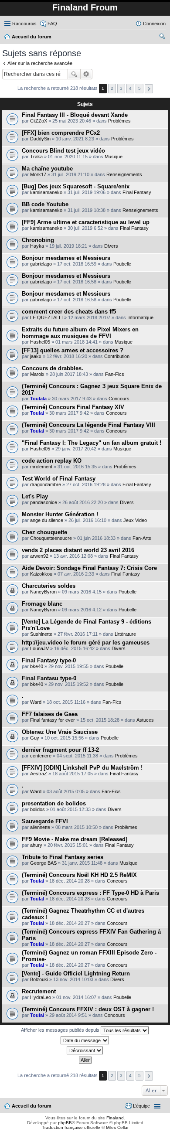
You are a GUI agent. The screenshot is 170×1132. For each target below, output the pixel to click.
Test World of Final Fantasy (58, 478)
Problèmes (119, 120)
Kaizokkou (41, 573)
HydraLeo (40, 997)
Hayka (37, 246)
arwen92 (39, 556)
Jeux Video (135, 520)
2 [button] (112, 88)
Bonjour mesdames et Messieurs (66, 258)
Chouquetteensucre (51, 538)
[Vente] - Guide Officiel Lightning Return (76, 973)
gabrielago (41, 263)
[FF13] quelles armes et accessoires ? (72, 350)
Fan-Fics (114, 374)
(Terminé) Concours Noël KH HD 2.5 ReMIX (79, 875)
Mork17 (38, 174)
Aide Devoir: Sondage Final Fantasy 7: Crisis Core (89, 568)
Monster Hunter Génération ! (60, 514)
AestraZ (38, 773)
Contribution (116, 356)
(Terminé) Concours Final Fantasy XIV (73, 407)
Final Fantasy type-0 (49, 660)
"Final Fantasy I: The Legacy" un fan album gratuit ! (91, 443)
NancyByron (43, 591)
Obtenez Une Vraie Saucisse (60, 732)
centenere (40, 755)
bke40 (36, 666)
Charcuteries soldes (48, 586)
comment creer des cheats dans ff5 (69, 311)
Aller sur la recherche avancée (39, 63)
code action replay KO (52, 460)
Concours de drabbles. (52, 368)
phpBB (65, 1122)
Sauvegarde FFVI (45, 821)
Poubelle (122, 263)
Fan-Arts (142, 538)
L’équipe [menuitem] (141, 1105)
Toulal (37, 413)
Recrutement (39, 991)
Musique (113, 156)
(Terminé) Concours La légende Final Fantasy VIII (88, 425)
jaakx (35, 356)
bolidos (37, 809)
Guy (34, 737)
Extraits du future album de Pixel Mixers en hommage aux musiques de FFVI (80, 332)
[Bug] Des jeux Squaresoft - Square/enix (75, 186)
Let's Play (35, 496)
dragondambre (45, 484)
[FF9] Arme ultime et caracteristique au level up (86, 222)
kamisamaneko (46, 192)
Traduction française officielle (71, 1127)
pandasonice (43, 502)
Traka (36, 156)
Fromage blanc (42, 603)
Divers (111, 246)
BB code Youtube (45, 204)
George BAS (43, 863)
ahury (36, 845)
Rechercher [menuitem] (162, 37)
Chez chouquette (44, 532)
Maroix (37, 374)
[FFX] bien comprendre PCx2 (61, 133)
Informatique (140, 317)
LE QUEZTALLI (46, 317)
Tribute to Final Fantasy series (62, 857)
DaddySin (40, 138)
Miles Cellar (117, 1127)
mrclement (41, 466)
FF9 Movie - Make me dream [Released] (74, 839)
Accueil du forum (31, 1105)
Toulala (38, 398)
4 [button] (130, 88)
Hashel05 (40, 341)
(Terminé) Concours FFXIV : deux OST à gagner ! (88, 1009)
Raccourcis (24, 23)
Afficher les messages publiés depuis (61, 1030)
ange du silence (46, 520)
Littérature (125, 634)
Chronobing (38, 240)
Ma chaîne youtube (47, 168)
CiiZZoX (38, 120)
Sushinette (41, 634)
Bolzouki (39, 979)
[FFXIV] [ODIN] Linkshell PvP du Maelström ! (82, 767)
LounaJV (39, 648)
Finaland (115, 1117)
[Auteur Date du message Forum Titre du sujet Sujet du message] (85, 1040)
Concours (119, 398)
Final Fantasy (136, 192)
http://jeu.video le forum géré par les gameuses (86, 642)
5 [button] (139, 88)
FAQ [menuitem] (52, 23)
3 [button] (121, 88)
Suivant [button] (149, 88)
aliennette (40, 827)
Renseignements (124, 174)
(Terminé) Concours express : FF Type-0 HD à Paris (90, 893)
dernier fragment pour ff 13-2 (60, 750)
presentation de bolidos (54, 803)
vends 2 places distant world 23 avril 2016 (78, 550)
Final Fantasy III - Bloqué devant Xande (75, 115)
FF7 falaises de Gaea (50, 714)
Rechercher (74, 74)
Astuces (145, 720)
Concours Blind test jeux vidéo (63, 150)
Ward (35, 702)
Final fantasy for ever (52, 720)
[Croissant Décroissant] (85, 1050)
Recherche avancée (86, 74)
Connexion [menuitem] (154, 23)
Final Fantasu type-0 (49, 678)
